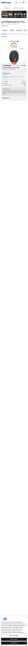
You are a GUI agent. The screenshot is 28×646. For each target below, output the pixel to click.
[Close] (26, 617)
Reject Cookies (14, 639)
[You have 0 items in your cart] (22, 3)
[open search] (16, 2)
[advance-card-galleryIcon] (24, 61)
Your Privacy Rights (14, 635)
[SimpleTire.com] (7, 3)
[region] (14, 630)
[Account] (19, 3)
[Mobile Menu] (26, 3)
